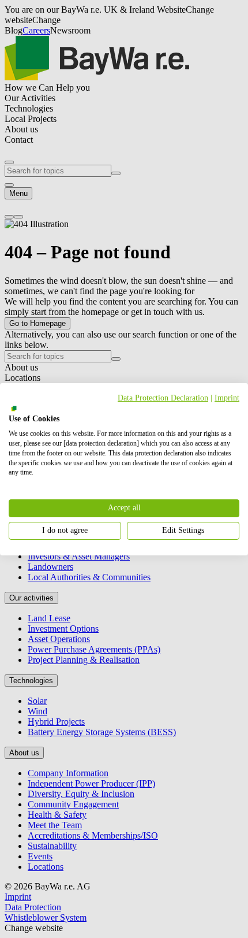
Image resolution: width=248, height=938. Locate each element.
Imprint (227, 397)
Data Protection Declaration (163, 397)
